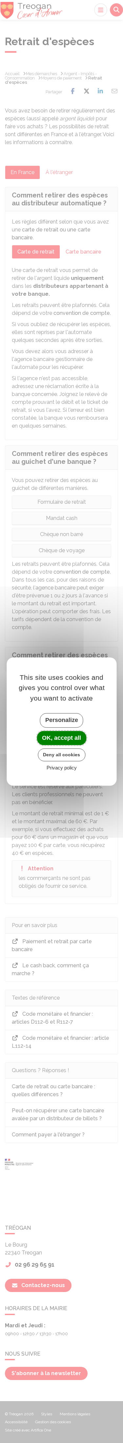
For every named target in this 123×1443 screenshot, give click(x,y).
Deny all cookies (61, 754)
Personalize (61, 720)
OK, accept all (61, 738)
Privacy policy (62, 767)
